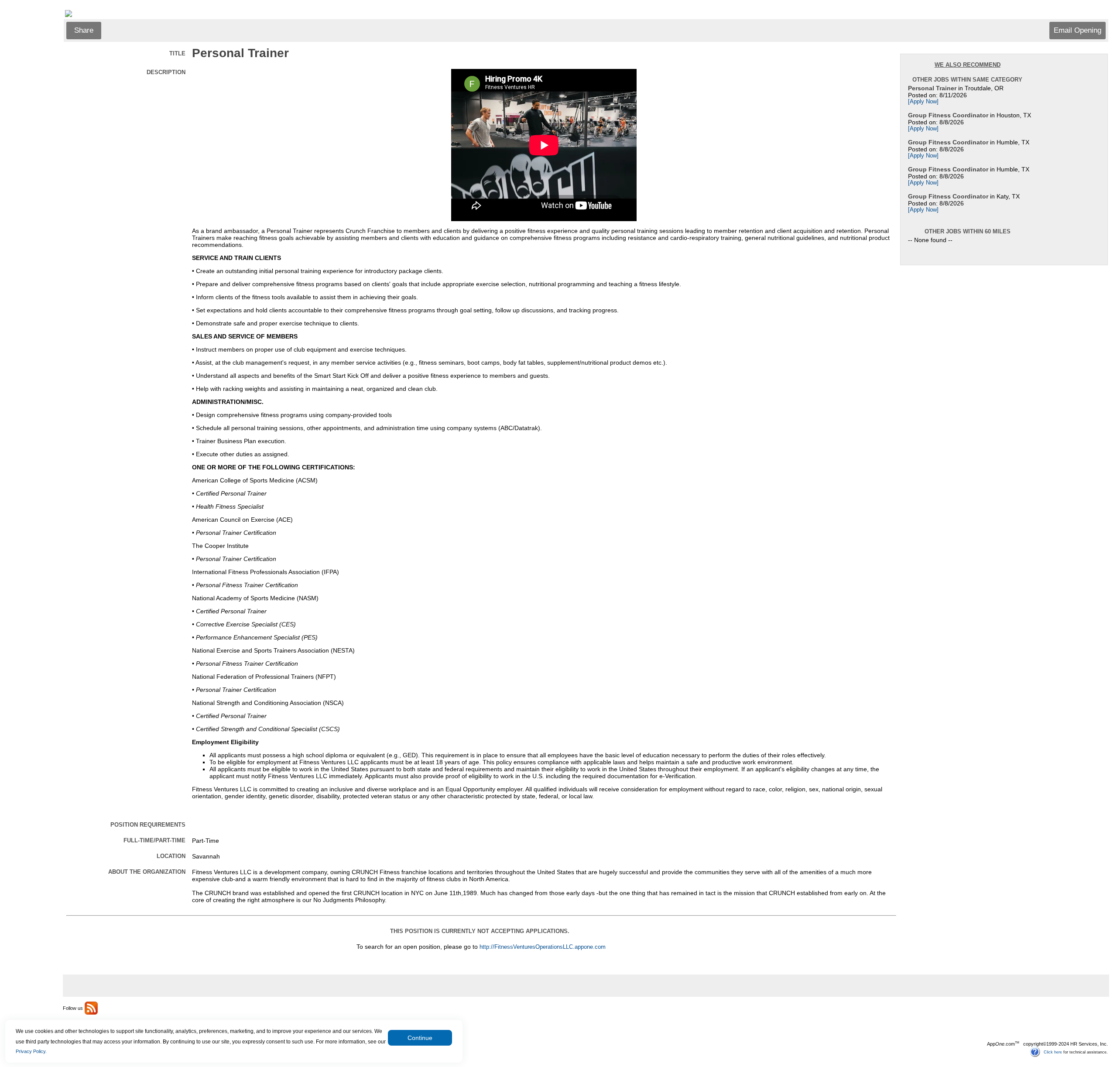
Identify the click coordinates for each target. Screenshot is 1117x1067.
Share (83, 30)
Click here (1053, 1052)
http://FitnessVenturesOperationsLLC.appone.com (543, 947)
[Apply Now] (923, 102)
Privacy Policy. (31, 1051)
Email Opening (1077, 30)
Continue (420, 1037)
